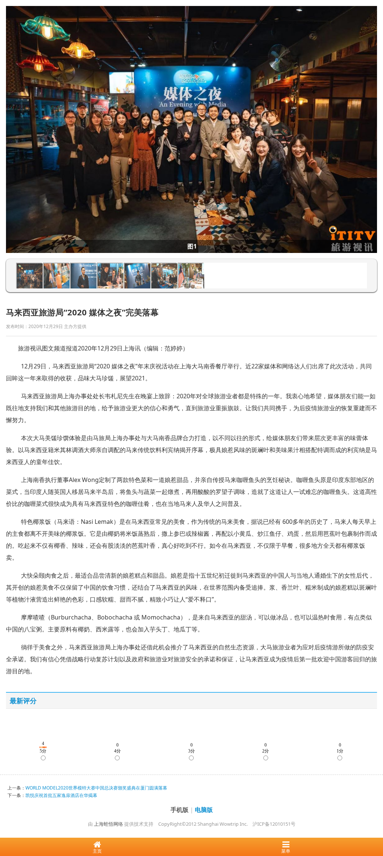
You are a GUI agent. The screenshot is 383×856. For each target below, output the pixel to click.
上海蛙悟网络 (108, 824)
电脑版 (204, 810)
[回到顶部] (373, 828)
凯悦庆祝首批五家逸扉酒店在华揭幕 (61, 795)
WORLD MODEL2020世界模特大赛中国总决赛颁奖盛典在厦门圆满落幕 (96, 788)
